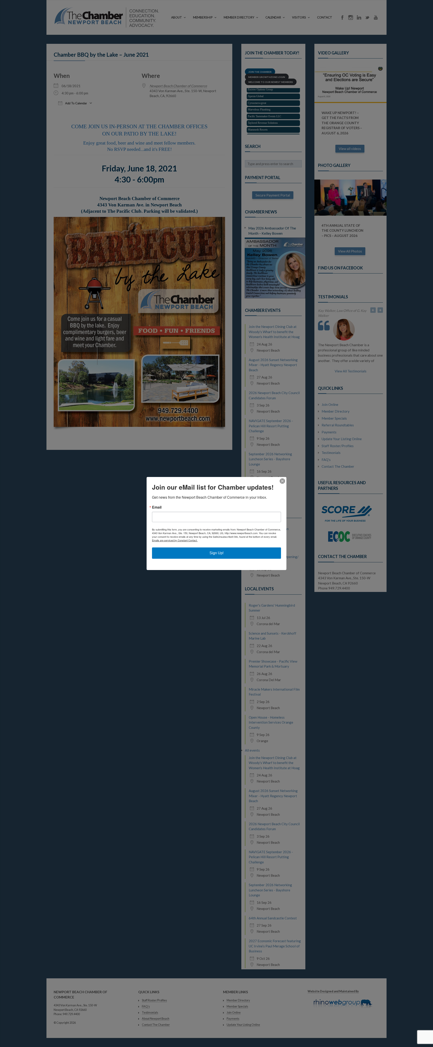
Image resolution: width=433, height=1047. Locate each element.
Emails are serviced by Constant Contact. (175, 540)
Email (156, 507)
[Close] (282, 481)
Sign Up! (216, 553)
